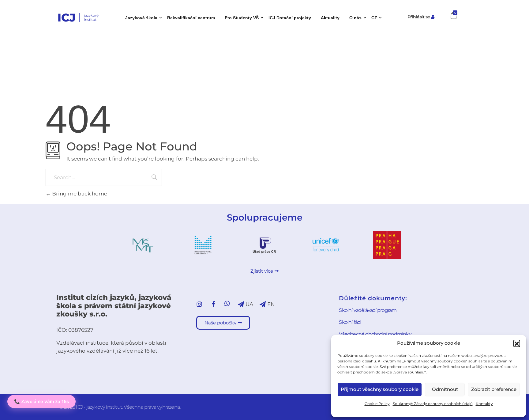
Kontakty (484, 403)
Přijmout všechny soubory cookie (379, 389)
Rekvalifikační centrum (191, 17)
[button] (517, 343)
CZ (374, 17)
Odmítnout (445, 389)
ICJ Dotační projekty (289, 17)
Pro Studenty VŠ (242, 17)
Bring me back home (79, 194)
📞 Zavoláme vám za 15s (41, 401)
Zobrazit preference (493, 389)
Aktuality (330, 17)
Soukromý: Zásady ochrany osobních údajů (433, 403)
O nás (355, 17)
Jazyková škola (141, 17)
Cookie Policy (377, 403)
